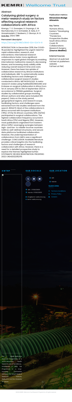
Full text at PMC (56, 66)
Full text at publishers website (59, 62)
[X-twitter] (28, 178)
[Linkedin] (33, 178)
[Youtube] (39, 178)
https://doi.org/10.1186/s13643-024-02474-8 (21, 42)
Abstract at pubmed (59, 59)
